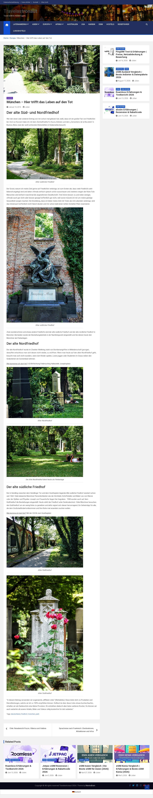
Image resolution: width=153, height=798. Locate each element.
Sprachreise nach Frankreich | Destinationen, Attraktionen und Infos (76, 730)
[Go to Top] (147, 787)
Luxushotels (19, 31)
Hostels (110, 24)
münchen (31, 714)
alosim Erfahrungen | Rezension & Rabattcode (129, 111)
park (37, 714)
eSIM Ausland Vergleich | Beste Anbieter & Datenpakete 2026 (132, 74)
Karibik (91, 24)
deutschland (15, 714)
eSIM (101, 24)
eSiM (126, 69)
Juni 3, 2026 (49, 775)
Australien (72, 24)
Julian (27, 107)
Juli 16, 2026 (123, 61)
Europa (46, 24)
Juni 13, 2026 (123, 98)
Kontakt (35, 2)
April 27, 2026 (86, 772)
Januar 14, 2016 (15, 107)
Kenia (129, 760)
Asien (34, 24)
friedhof (24, 714)
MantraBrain (90, 785)
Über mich (44, 2)
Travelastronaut (20, 11)
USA (83, 24)
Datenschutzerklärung (11, 2)
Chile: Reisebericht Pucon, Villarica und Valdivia (28, 728)
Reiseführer (123, 24)
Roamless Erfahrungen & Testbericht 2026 (129, 93)
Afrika (58, 24)
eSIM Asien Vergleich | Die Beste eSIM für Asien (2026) (94, 767)
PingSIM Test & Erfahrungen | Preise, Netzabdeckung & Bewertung (131, 54)
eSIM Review (120, 49)
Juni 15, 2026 (123, 116)
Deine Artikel (26, 2)
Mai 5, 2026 (122, 775)
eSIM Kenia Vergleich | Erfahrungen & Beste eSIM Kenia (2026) (130, 768)
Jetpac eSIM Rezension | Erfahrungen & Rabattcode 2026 (56, 768)
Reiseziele (119, 69)
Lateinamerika (20, 24)
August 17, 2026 (124, 81)
